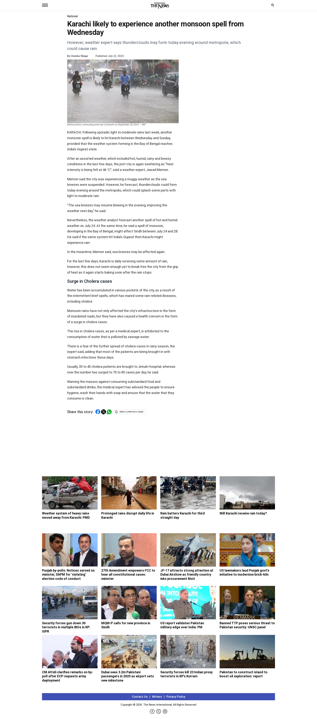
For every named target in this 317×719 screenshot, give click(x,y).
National (72, 16)
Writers (157, 696)
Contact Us (140, 696)
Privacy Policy (175, 696)
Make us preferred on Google (131, 412)
